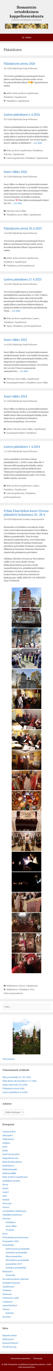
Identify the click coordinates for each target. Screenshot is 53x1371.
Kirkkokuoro (12, 985)
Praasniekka (8, 1244)
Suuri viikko (20, 210)
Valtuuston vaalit (10, 1297)
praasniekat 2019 (14, 1263)
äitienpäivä (7, 1135)
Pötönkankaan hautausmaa (15, 1237)
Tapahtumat (20, 97)
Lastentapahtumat (15, 158)
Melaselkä (10, 1275)
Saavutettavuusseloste (20, 1358)
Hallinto (6, 1142)
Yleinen (6, 1309)
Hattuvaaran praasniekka (18, 1248)
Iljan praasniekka (14, 1256)
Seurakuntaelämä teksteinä (15, 1279)
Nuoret (5, 1207)
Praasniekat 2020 (10, 1241)
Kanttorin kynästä (11, 1154)
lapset (9, 325)
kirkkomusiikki (9, 1173)
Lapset (36, 318)
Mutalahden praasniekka (17, 1260)
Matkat (5, 1199)
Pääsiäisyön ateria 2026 (19, 63)
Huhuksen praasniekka (16, 1252)
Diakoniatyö (8, 1139)
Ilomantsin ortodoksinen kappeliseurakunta (27, 12)
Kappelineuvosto (10, 1158)
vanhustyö (7, 1301)
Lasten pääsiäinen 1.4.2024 (22, 447)
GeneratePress (28, 1367)
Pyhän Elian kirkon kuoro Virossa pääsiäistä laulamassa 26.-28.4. (26, 513)
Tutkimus (6, 1290)
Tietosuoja (37, 1358)
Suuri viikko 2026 (15, 172)
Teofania (10, 1229)
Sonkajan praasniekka (16, 1267)
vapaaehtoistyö (9, 1305)
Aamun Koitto (9, 1131)
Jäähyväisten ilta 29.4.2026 (14, 1084)
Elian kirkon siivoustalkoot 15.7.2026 (19, 1080)
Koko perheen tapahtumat (25, 93)
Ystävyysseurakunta (13, 993)
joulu (4, 1146)
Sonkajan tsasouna (11, 1282)
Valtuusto (7, 1294)
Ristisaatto (7, 1271)
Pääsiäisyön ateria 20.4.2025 (23, 228)
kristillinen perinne (11, 1180)
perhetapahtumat (26, 265)
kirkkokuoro (12, 989)
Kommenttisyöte (10, 1343)
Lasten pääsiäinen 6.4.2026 (22, 114)
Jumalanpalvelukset (16, 382)
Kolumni (10, 1313)
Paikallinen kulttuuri (12, 1214)
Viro (32, 989)
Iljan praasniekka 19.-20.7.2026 (16, 1077)
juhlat (9, 93)
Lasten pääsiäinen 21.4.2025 (23, 279)
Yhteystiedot (8, 1059)
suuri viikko (23, 214)
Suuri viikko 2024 (15, 396)
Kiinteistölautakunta (12, 1161)
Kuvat (22, 985)
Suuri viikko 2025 (15, 340)
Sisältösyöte (8, 1339)
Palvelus (8, 154)
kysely (5, 1188)
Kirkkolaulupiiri (9, 1169)
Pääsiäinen (9, 97)
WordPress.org (9, 1346)
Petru (5, 1233)
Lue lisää (38, 142)
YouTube (6, 1316)
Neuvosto (7, 1203)
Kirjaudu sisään (9, 1335)
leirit (4, 1195)
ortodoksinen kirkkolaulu (14, 1211)
